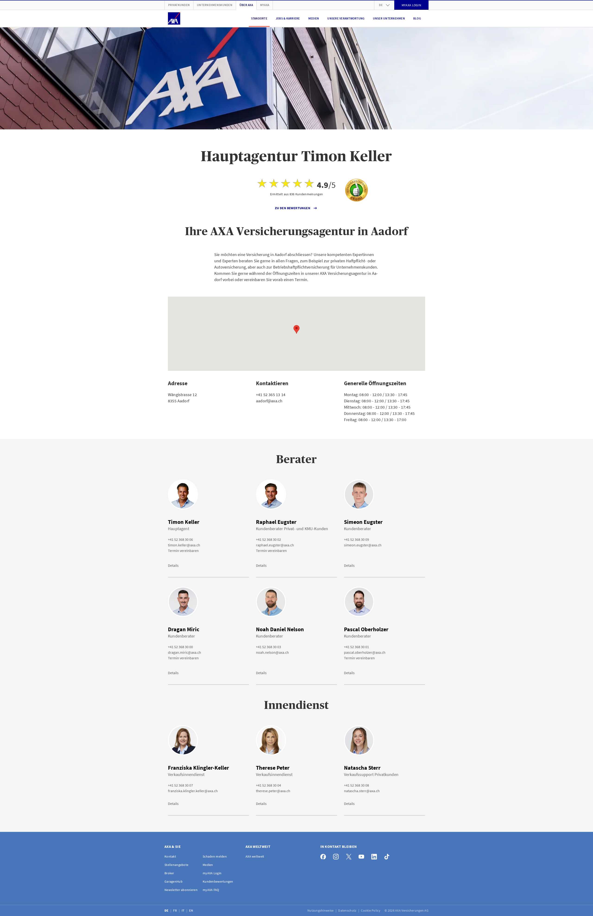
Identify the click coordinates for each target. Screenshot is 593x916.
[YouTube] (363, 856)
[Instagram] (337, 856)
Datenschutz (347, 910)
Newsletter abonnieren (181, 890)
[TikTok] (388, 856)
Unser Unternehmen (389, 18)
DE (166, 910)
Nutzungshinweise (320, 910)
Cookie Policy (371, 910)
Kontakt (170, 856)
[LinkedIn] (375, 856)
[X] (350, 856)
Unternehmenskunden (214, 5)
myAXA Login (212, 873)
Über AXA (246, 5)
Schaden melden (215, 856)
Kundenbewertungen (218, 881)
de (381, 5)
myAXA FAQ (211, 890)
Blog (417, 18)
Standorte (259, 18)
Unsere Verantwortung (345, 18)
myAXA (264, 5)
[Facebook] (324, 856)
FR (175, 910)
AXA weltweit (255, 856)
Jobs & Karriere (288, 18)
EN (191, 910)
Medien (313, 18)
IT (183, 910)
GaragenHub (173, 881)
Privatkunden (179, 5)
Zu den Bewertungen (292, 208)
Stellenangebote (176, 865)
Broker (169, 873)
